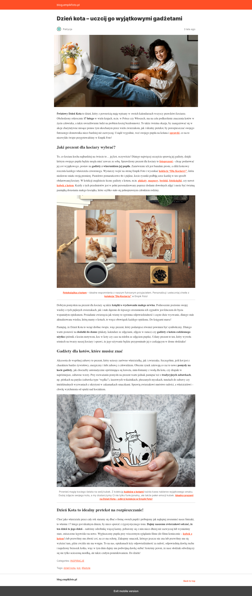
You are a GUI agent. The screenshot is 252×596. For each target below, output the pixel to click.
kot (78, 567)
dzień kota (69, 567)
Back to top (189, 581)
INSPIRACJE (77, 560)
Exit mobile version (126, 591)
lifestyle (86, 567)
